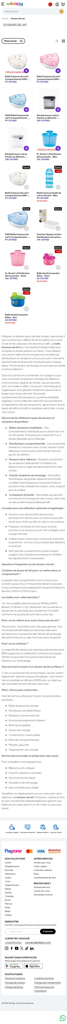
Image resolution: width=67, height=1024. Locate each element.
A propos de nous (42, 887)
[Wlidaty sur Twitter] (21, 948)
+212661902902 (13, 942)
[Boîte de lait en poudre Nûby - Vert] (17, 300)
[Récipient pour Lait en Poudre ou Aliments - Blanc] (17, 139)
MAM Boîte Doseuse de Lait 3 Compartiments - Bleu (17, 118)
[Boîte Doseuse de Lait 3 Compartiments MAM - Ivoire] (17, 178)
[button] (62, 4)
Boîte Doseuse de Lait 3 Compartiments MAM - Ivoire (17, 195)
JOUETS (8, 877)
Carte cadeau (40, 866)
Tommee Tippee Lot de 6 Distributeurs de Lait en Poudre (49, 237)
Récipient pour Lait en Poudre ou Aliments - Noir (48, 118)
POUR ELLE (9, 870)
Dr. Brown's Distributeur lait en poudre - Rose (17, 274)
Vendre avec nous (42, 862)
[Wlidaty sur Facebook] (11, 948)
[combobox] (33, 11)
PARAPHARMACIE (12, 866)
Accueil (5, 18)
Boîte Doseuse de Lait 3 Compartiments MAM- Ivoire (17, 79)
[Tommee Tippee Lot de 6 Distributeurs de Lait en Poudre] (49, 219)
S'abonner (48, 931)
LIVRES (7, 881)
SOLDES (8, 915)
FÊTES (7, 907)
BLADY (7, 911)
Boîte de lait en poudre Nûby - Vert (16, 316)
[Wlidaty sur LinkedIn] (32, 948)
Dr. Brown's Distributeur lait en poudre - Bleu (49, 155)
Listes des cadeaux (43, 870)
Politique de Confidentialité (47, 982)
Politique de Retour (14, 987)
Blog (36, 873)
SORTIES (8, 892)
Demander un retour (43, 894)
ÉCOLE (8, 900)
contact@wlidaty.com (38, 942)
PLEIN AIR (8, 903)
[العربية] (51, 4)
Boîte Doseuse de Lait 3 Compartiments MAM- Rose (48, 79)
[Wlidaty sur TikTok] (26, 948)
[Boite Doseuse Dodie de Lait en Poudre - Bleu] (49, 178)
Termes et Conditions (15, 978)
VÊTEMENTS (10, 873)
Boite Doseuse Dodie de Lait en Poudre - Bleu (49, 194)
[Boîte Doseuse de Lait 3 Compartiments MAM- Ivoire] (17, 61)
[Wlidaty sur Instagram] (6, 948)
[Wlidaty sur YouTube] (16, 948)
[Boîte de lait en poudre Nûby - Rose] (49, 258)
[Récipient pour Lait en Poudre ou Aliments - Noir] (49, 100)
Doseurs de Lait (18, 18)
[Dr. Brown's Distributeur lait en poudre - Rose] (17, 258)
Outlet (8, 862)
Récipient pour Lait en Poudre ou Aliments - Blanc (16, 157)
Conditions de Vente (44, 978)
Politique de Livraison (15, 982)
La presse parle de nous (45, 877)
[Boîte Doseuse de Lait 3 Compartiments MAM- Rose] (49, 61)
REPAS (8, 888)
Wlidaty (12, 1003)
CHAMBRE (9, 896)
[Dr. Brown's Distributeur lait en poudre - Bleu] (49, 139)
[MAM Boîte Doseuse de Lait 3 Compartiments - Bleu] (17, 100)
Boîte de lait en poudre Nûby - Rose (48, 274)
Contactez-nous (42, 891)
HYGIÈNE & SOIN (12, 885)
